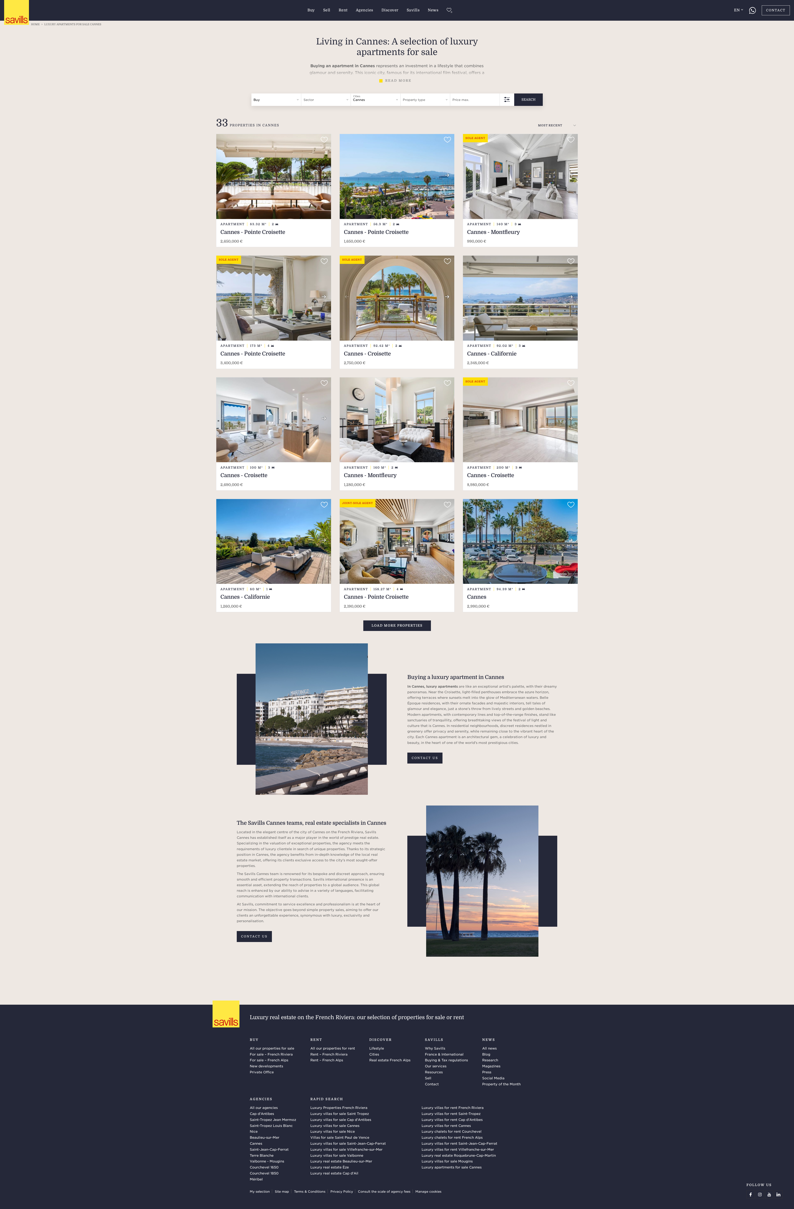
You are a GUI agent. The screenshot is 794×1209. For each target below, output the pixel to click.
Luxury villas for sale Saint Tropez (339, 1113)
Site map (282, 1191)
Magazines (491, 1066)
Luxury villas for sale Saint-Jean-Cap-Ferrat (348, 1143)
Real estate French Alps (389, 1060)
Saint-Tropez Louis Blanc (271, 1125)
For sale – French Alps (269, 1060)
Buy (311, 10)
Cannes (256, 1143)
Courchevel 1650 (264, 1167)
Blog (486, 1054)
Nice (254, 1131)
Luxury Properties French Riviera (338, 1107)
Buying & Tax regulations (446, 1060)
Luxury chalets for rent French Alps (452, 1137)
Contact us (425, 758)
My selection (260, 1191)
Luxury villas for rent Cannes (446, 1125)
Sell (326, 10)
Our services (435, 1066)
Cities (374, 1054)
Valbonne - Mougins (267, 1161)
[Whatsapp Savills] (752, 10)
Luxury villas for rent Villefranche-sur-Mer (458, 1149)
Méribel (256, 1179)
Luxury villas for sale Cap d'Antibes (340, 1119)
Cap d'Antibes (262, 1113)
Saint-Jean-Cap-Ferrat (269, 1149)
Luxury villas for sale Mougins (447, 1161)
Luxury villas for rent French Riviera (453, 1107)
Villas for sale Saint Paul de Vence (339, 1137)
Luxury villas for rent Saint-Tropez (451, 1113)
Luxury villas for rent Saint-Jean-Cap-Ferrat (459, 1143)
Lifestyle (376, 1048)
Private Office (262, 1072)
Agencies (364, 10)
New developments (266, 1066)
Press (486, 1072)
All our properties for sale (272, 1048)
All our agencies (264, 1107)
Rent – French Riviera (329, 1054)
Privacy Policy (341, 1191)
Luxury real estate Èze (329, 1167)
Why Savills (435, 1048)
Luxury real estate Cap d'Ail (334, 1173)
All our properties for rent (332, 1048)
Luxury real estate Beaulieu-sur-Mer (341, 1161)
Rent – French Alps (326, 1060)
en (737, 10)
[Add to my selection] (324, 140)
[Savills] (16, 12)
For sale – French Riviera (271, 1054)
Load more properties (397, 625)
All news (489, 1048)
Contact (776, 10)
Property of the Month (501, 1084)
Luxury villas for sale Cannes (334, 1125)
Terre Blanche (262, 1155)
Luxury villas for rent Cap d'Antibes (452, 1119)
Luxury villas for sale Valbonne (336, 1155)
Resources (434, 1072)
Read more (398, 81)
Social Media (493, 1078)
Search (528, 100)
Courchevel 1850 (264, 1173)
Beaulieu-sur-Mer (264, 1137)
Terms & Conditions (309, 1191)
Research (490, 1060)
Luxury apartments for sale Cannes (452, 1167)
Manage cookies (428, 1191)
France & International (444, 1054)
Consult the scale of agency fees (384, 1191)
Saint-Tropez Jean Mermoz (273, 1119)
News (433, 10)
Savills (413, 10)
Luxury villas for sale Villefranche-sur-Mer (346, 1149)
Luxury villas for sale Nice (332, 1131)
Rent (343, 10)
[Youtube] (769, 1194)
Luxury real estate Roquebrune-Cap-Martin (459, 1155)
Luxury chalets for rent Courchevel (452, 1131)
